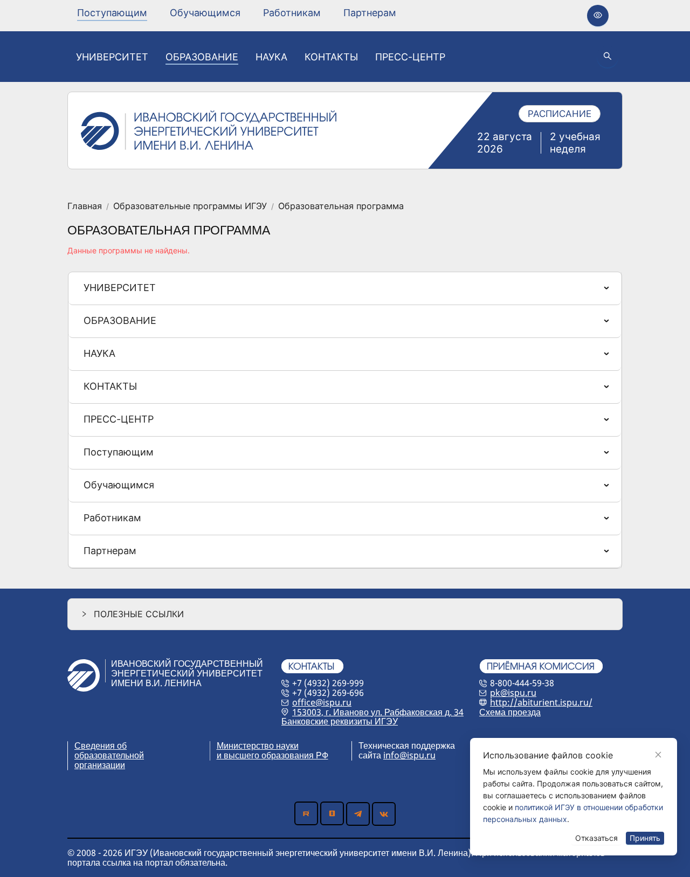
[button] (345, 614)
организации (99, 765)
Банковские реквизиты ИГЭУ (339, 721)
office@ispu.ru (321, 702)
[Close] (658, 755)
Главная (84, 206)
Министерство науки (258, 745)
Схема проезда (510, 712)
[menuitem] (112, 13)
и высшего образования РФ (272, 755)
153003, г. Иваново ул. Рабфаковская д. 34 (378, 712)
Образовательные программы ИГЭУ (190, 206)
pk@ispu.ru (513, 693)
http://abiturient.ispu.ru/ (541, 702)
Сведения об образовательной (109, 750)
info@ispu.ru (409, 755)
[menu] (236, 12)
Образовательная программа (341, 206)
